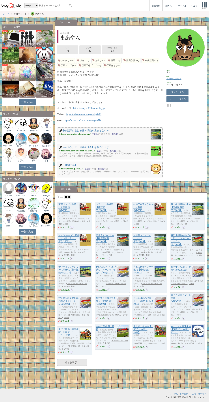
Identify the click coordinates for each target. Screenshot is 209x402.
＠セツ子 (21, 161)
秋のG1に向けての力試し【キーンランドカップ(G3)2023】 (106, 269)
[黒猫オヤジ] (46, 138)
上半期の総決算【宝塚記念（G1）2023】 (143, 329)
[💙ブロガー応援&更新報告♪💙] (10, 38)
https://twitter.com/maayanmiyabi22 (83, 114)
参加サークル (112, 49)
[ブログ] (66, 60)
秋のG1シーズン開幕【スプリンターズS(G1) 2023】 (68, 238)
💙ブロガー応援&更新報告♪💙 (10, 45)
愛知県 (169, 78)
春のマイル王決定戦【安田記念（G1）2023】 (181, 329)
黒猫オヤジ (46, 146)
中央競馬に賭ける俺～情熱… (75, 221)
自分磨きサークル (10, 79)
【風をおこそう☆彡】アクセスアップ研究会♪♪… (27, 94)
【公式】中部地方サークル (10, 95)
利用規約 (184, 394)
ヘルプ (193, 394)
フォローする (177, 92)
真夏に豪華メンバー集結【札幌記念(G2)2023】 (143, 269)
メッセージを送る (177, 99)
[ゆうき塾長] (33, 138)
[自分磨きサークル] (10, 72)
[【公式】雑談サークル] (27, 55)
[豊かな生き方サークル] (10, 55)
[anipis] (33, 188)
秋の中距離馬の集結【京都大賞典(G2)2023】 (181, 207)
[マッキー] (8, 188)
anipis (33, 195)
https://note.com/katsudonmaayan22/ (82, 120)
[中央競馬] (150, 60)
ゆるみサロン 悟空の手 (33, 210)
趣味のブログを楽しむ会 (44, 45)
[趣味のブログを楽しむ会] (44, 38)
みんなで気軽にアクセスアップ (27, 45)
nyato (8, 130)
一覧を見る (27, 101)
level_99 (46, 195)
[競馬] (114, 60)
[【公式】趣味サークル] (44, 72)
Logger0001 (8, 146)
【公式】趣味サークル (44, 78)
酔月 (34, 161)
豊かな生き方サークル (10, 62)
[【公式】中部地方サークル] (10, 89)
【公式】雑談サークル (27, 62)
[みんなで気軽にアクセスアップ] (27, 38)
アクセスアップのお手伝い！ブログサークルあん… (44, 61)
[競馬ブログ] (67, 65)
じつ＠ (8, 161)
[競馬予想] (131, 60)
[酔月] (33, 153)
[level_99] (46, 188)
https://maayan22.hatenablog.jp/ (89, 108)
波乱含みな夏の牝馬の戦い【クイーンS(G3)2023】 (68, 301)
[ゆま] (46, 153)
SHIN (46, 130)
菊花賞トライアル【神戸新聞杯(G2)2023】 (105, 238)
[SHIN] (46, 123)
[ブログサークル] (11, 5)
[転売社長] (33, 123)
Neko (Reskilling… (21, 194)
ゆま (46, 161)
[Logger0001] (8, 138)
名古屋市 (177, 78)
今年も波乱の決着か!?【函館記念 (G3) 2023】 (143, 301)
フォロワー (90, 49)
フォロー (68, 49)
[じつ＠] (8, 153)
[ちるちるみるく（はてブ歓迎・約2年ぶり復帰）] (21, 138)
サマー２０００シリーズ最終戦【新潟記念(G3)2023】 (68, 269)
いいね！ (65, 227)
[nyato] (8, 123)
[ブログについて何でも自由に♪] (44, 89)
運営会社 (202, 394)
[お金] (99, 60)
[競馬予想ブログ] (90, 65)
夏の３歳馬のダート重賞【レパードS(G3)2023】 (181, 298)
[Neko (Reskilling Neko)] (21, 188)
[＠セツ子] (21, 153)
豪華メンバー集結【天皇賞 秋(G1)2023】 (67, 207)
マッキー (8, 195)
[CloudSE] (21, 123)
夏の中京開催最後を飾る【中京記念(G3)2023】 (106, 301)
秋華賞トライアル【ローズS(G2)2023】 (142, 238)
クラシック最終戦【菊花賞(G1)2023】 (105, 207)
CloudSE (21, 130)
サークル (174, 394)
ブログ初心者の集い (27, 78)
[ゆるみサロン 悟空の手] (33, 203)
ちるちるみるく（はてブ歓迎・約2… (21, 144)
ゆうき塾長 (33, 146)
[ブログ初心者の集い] (27, 72)
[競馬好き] (112, 65)
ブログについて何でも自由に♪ (44, 95)
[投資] (83, 60)
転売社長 (33, 130)
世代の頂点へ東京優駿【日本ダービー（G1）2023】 (68, 332)
